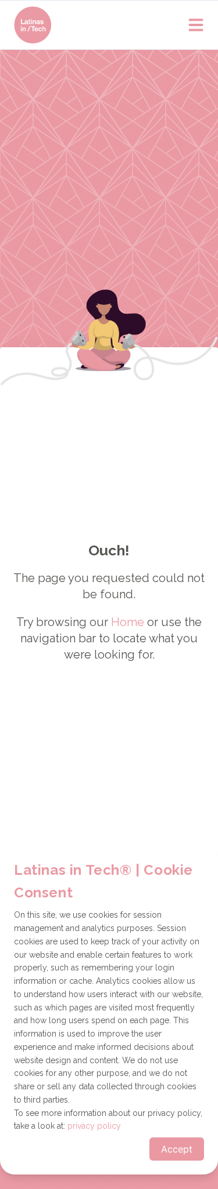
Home (127, 622)
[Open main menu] (196, 25)
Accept (176, 1149)
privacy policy (94, 1125)
